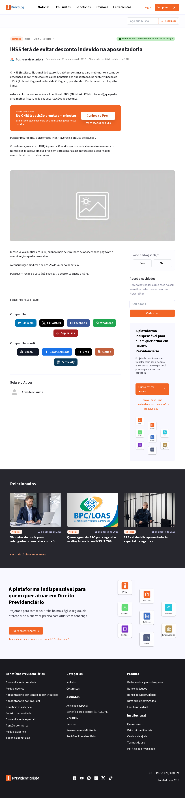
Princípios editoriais (139, 730)
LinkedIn (28, 323)
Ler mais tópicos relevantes (28, 554)
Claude (106, 352)
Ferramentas (122, 7)
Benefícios (83, 7)
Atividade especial (77, 705)
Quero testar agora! (146, 389)
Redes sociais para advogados (145, 682)
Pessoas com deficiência (81, 730)
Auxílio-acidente (16, 731)
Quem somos (135, 724)
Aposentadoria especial (20, 719)
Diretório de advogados (141, 701)
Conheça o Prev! (98, 115)
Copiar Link (68, 333)
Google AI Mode (59, 352)
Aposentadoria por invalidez (23, 701)
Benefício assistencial (19, 707)
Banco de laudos (137, 688)
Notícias (44, 7)
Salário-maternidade (18, 713)
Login (147, 7)
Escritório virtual (137, 707)
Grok (86, 352)
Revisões (102, 7)
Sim (142, 263)
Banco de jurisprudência (141, 694)
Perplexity (68, 362)
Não (162, 263)
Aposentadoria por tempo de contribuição (32, 694)
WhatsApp (106, 323)
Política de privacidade (141, 748)
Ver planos (164, 7)
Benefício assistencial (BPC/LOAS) (87, 711)
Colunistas (63, 7)
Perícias (71, 724)
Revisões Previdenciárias (81, 736)
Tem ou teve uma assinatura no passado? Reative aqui (151, 404)
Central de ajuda (137, 736)
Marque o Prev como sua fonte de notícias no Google (147, 38)
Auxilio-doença (15, 688)
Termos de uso (136, 742)
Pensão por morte (17, 725)
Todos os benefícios (18, 738)
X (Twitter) (54, 323)
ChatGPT (30, 352)
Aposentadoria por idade (21, 682)
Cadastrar (152, 313)
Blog (36, 39)
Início (27, 39)
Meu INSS (72, 718)
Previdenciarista (32, 60)
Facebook (80, 323)
